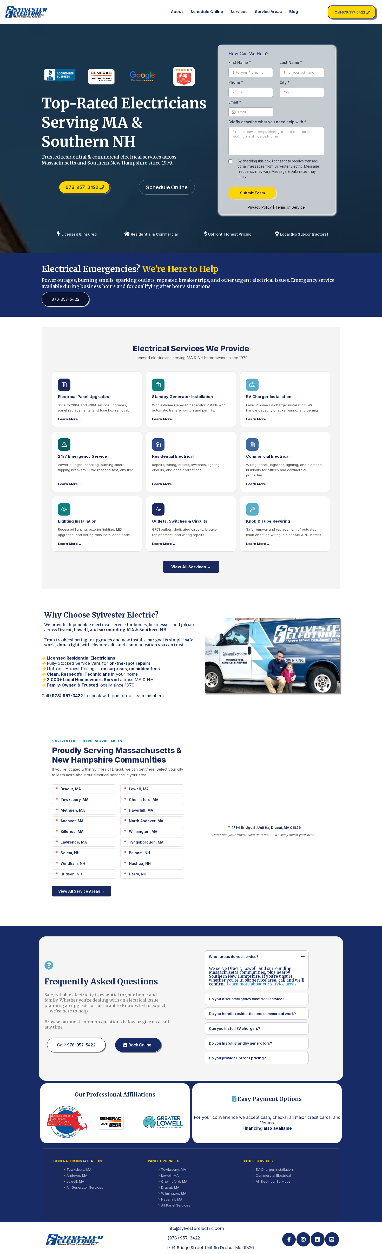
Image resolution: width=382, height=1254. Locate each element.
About (177, 11)
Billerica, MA (72, 831)
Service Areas (268, 11)
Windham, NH (73, 863)
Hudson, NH (71, 874)
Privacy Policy (260, 207)
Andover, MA (72, 821)
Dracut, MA (71, 789)
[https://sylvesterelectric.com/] (26, 12)
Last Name (291, 62)
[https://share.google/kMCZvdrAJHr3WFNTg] (146, 76)
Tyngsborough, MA (146, 842)
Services (239, 11)
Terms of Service (290, 207)
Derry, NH (137, 874)
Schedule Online (206, 11)
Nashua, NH (140, 863)
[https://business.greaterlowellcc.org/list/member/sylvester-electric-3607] (163, 1122)
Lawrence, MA (74, 842)
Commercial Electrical (273, 1175)
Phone (235, 82)
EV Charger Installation (274, 1169)
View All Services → (191, 566)
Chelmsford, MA (143, 799)
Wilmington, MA (143, 831)
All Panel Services (175, 1205)
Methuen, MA (73, 810)
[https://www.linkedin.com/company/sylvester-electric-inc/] (318, 1239)
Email (234, 102)
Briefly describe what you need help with (267, 122)
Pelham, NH (139, 853)
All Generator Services (85, 1187)
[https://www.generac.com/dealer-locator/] (105, 76)
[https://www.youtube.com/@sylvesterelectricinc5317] (332, 1239)
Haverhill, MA (141, 810)
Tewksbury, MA (74, 799)
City (285, 82)
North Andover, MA (146, 821)
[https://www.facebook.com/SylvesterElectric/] (289, 1239)
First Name (239, 62)
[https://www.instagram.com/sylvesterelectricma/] (303, 1239)
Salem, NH (70, 853)
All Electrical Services (273, 1181)
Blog (293, 11)
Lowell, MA (139, 789)
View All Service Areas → (81, 891)
